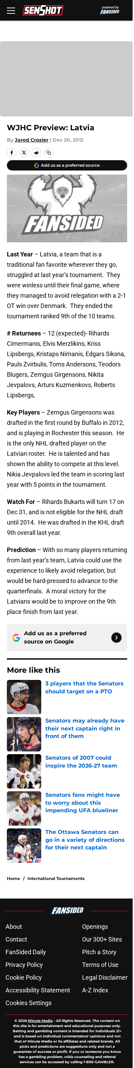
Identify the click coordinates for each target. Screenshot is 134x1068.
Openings (95, 926)
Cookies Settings (28, 1002)
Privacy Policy (24, 964)
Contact (16, 939)
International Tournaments (56, 878)
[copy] (49, 152)
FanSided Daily (25, 952)
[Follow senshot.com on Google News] (116, 637)
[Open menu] (11, 10)
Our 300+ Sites (102, 939)
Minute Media (40, 1021)
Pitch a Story (99, 952)
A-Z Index (95, 990)
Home (13, 878)
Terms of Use (100, 964)
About (13, 926)
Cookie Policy (23, 977)
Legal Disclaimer (104, 977)
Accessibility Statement (37, 990)
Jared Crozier (31, 140)
